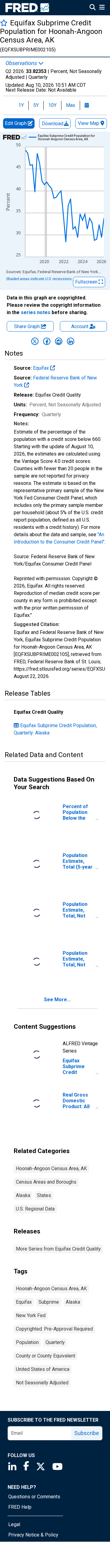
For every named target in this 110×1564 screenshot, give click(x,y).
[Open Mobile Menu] (102, 8)
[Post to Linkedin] (70, 341)
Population (27, 1342)
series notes (35, 312)
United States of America (42, 1369)
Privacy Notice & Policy (33, 1535)
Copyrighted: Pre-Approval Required (54, 1329)
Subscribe (86, 1433)
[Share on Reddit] (58, 341)
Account (79, 326)
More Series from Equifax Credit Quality (58, 1249)
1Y (21, 105)
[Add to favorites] (4, 22)
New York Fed (31, 1315)
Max (70, 105)
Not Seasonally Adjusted (42, 1383)
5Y (36, 105)
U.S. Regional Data (35, 1209)
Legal (14, 1524)
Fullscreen (87, 282)
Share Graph (27, 326)
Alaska (23, 1195)
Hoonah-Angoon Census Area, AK (51, 1168)
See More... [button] (57, 999)
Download (53, 123)
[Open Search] (92, 8)
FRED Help (19, 1507)
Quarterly (55, 1342)
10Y (52, 105)
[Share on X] (34, 341)
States (44, 1195)
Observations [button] (22, 63)
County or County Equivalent (45, 1356)
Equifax (41, 368)
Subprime (48, 1302)
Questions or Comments (34, 1497)
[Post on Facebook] (46, 341)
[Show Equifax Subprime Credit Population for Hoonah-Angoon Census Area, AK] (68, 137)
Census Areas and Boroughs (46, 1182)
